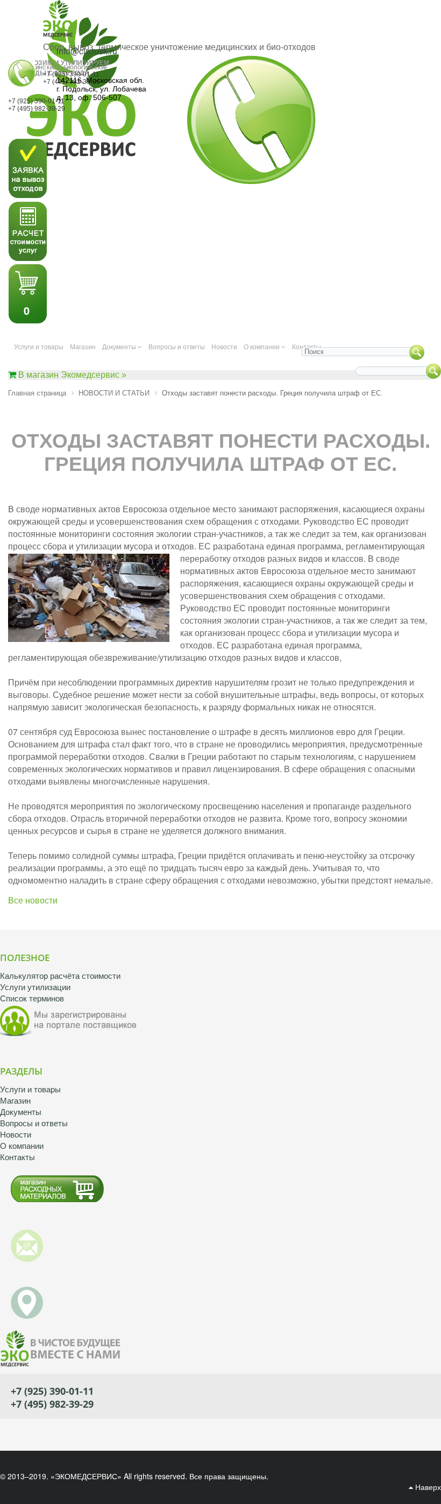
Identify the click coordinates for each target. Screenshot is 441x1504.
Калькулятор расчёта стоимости (60, 975)
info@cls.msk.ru (86, 51)
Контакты (17, 1157)
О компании (22, 1145)
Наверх (427, 1486)
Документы (20, 1112)
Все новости (33, 900)
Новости (15, 1134)
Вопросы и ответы (34, 1123)
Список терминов (32, 998)
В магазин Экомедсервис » (72, 374)
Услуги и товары (30, 1089)
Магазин (15, 1100)
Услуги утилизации (35, 987)
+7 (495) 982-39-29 (36, 108)
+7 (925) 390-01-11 (71, 74)
